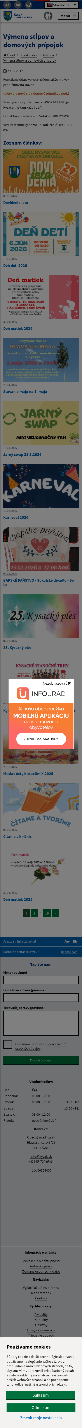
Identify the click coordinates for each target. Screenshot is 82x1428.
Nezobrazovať (55, 683)
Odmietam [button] (41, 1407)
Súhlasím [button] (41, 1395)
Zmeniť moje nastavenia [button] (41, 1418)
